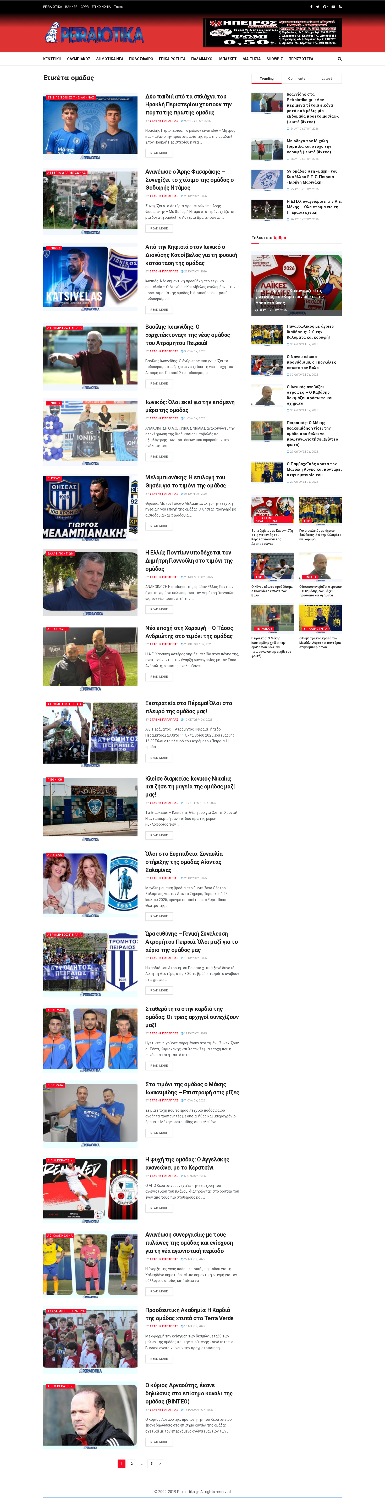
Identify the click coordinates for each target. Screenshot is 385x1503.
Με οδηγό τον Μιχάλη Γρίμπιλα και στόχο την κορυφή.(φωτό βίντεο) (309, 146)
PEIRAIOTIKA (52, 7)
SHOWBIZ (274, 59)
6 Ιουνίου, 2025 (194, 1176)
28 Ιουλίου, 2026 (195, 196)
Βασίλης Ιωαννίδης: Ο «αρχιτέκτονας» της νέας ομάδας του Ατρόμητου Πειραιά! (187, 334)
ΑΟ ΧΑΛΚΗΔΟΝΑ (60, 1235)
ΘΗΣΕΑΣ (53, 478)
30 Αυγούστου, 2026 (272, 310)
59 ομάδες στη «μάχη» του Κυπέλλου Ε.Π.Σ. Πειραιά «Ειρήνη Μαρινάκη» (312, 177)
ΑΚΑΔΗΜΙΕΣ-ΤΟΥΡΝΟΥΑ (66, 1311)
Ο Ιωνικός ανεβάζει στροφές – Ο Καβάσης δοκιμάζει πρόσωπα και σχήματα (320, 591)
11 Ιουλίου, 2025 (195, 1033)
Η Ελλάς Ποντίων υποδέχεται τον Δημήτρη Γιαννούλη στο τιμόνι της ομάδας (189, 560)
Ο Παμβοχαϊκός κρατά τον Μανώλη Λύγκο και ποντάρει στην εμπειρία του (314, 469)
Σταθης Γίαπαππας (164, 121)
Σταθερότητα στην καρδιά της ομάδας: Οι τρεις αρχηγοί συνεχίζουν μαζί (192, 1017)
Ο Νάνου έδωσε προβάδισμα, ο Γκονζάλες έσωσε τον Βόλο (311, 362)
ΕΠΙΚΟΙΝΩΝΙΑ (101, 7)
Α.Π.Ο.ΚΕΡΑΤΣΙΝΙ (60, 1160)
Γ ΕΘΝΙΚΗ (54, 779)
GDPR (85, 7)
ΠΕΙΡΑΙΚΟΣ (264, 628)
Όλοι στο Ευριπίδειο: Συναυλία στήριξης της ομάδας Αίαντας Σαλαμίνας (183, 862)
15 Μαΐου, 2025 (194, 1326)
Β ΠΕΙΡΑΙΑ (55, 1010)
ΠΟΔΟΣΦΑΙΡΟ (141, 59)
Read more (159, 153)
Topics (119, 7)
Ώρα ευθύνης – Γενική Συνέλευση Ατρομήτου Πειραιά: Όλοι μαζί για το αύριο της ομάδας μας (191, 941)
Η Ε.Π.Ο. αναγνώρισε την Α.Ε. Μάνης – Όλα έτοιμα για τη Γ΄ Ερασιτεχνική (314, 207)
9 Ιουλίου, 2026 (194, 351)
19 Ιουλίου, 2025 (195, 958)
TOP (307, 521)
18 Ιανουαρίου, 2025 (198, 1410)
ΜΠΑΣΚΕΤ (228, 59)
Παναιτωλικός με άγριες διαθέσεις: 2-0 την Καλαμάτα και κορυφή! (310, 332)
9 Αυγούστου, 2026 (197, 121)
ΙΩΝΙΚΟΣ (54, 248)
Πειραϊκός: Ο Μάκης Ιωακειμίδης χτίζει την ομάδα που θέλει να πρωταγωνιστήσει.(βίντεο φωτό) (312, 433)
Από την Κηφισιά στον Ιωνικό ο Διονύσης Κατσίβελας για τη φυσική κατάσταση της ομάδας (191, 255)
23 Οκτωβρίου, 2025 (197, 644)
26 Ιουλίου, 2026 (195, 271)
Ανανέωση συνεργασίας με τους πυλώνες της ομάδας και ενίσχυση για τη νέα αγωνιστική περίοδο (189, 1242)
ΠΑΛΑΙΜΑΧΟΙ (202, 59)
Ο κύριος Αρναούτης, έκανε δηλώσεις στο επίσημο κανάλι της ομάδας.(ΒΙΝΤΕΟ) (189, 1393)
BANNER (71, 7)
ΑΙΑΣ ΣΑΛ (54, 855)
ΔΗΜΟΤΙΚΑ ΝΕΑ (109, 59)
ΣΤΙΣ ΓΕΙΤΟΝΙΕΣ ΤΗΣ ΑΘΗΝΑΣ (70, 97)
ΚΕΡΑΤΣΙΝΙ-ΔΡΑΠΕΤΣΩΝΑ (266, 520)
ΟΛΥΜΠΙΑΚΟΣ (78, 59)
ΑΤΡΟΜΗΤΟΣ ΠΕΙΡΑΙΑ (64, 328)
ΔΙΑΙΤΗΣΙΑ (252, 59)
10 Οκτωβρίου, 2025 (197, 719)
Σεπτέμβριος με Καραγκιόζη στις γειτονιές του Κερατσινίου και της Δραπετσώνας (289, 297)
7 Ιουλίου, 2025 (194, 1100)
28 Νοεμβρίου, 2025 (198, 577)
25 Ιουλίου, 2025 (195, 878)
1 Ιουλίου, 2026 (194, 418)
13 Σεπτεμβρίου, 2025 (199, 803)
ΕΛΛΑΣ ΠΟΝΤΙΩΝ (60, 553)
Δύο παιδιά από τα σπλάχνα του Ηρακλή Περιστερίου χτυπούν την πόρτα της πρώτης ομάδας (188, 104)
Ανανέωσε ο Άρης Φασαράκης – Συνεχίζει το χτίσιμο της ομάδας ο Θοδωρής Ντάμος (189, 179)
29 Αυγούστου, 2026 (303, 451)
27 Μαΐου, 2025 (194, 1259)
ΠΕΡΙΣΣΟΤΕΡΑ (301, 59)
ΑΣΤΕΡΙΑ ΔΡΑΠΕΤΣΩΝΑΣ (66, 172)
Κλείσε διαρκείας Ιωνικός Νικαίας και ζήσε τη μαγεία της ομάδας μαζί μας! (190, 786)
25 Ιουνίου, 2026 (195, 494)
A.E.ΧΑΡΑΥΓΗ (57, 629)
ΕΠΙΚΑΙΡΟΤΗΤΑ (172, 59)
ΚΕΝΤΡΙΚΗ (52, 59)
